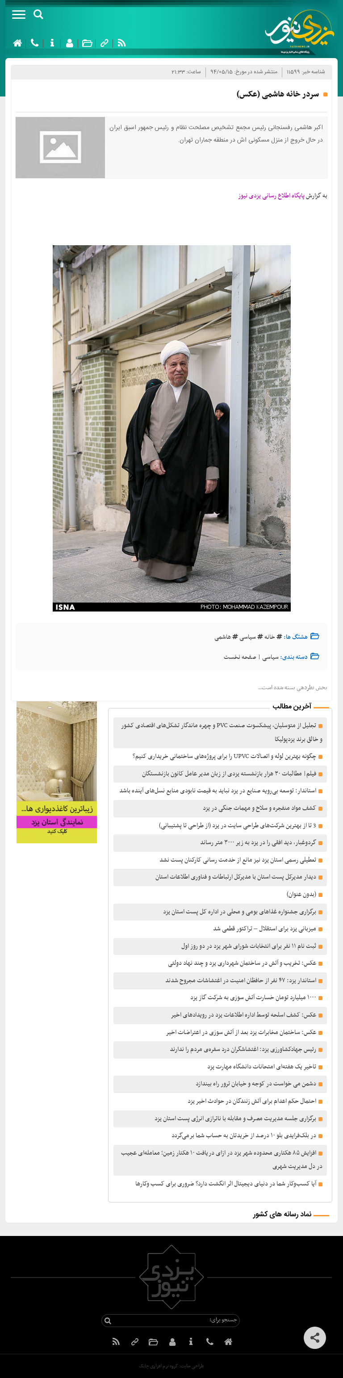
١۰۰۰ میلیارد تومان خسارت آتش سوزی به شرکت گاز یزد (253, 997)
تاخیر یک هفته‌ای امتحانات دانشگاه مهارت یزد (261, 1066)
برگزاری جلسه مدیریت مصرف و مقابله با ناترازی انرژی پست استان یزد (235, 1118)
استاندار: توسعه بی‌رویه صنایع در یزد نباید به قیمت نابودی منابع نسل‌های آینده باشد (217, 790)
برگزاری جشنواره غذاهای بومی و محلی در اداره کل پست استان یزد (239, 911)
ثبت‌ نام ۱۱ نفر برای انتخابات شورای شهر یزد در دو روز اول (248, 946)
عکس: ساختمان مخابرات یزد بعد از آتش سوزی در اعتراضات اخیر (241, 1032)
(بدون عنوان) (301, 894)
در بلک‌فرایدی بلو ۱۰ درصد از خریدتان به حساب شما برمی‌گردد (244, 1135)
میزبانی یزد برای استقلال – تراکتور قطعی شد (264, 928)
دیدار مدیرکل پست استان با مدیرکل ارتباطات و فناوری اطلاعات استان (235, 877)
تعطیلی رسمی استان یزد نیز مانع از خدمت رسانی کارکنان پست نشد (237, 860)
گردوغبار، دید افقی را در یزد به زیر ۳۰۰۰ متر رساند (258, 842)
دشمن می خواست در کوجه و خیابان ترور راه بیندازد (256, 1083)
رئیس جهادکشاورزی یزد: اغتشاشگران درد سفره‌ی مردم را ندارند (243, 1049)
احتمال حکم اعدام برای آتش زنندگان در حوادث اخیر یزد (252, 1101)
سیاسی (247, 637)
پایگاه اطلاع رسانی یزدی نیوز (271, 195)
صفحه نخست (240, 657)
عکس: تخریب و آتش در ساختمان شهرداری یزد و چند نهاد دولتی (242, 963)
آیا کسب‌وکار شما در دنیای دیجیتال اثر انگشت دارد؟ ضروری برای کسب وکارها (225, 1184)
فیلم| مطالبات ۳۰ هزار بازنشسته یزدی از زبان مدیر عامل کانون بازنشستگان (229, 773)
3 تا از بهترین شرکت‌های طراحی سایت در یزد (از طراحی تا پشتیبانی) (237, 825)
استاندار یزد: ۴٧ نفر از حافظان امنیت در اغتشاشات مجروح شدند (240, 980)
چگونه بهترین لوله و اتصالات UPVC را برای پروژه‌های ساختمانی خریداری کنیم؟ (224, 756)
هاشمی (222, 637)
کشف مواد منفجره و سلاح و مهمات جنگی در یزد (259, 808)
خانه (269, 637)
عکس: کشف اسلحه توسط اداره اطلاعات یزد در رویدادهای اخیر (243, 1015)
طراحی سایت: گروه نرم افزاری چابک (171, 1366)
